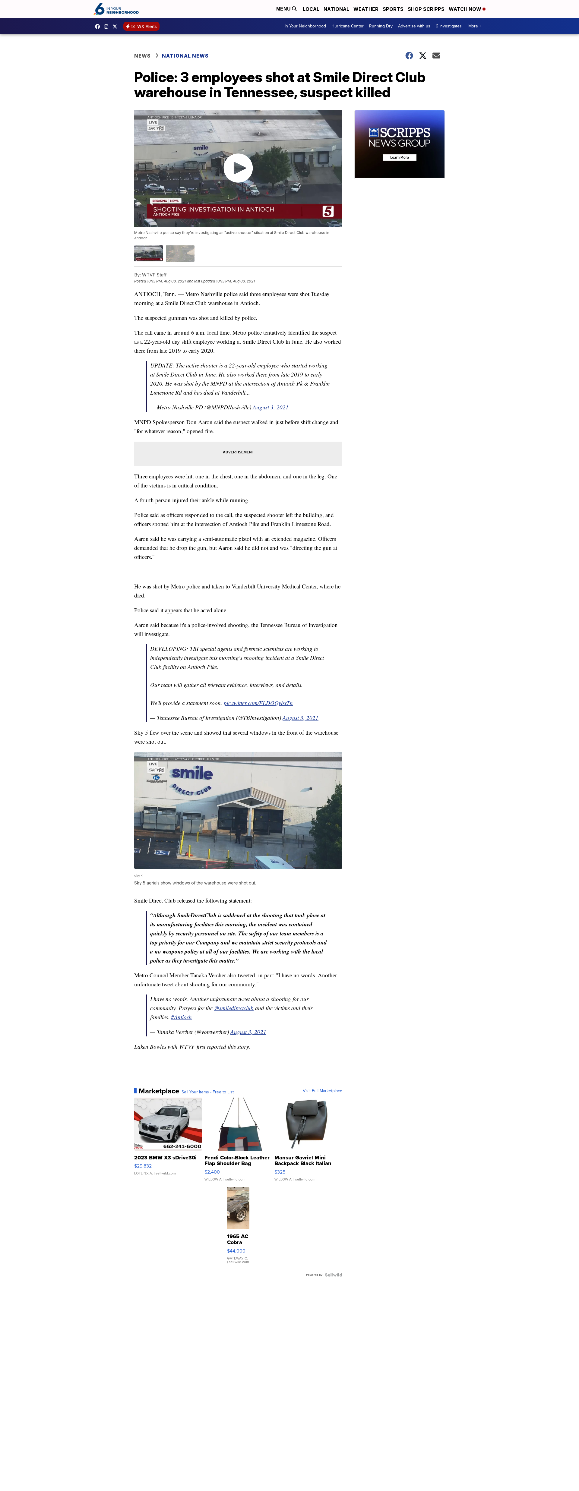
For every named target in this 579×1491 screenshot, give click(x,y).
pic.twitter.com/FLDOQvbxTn (258, 703)
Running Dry (381, 26)
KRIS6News (99, 26)
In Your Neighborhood (305, 26)
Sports (393, 9)
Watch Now (465, 9)
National (336, 9)
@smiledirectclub (234, 1008)
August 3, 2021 (271, 407)
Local (311, 9)
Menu (284, 8)
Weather (365, 9)
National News (185, 56)
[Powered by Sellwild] (333, 1275)
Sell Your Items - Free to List (208, 1092)
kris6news (107, 26)
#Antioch (181, 1017)
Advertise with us (414, 26)
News (142, 56)
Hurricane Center (347, 26)
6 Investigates (449, 26)
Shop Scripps (426, 9)
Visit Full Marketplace (322, 1091)
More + (474, 26)
